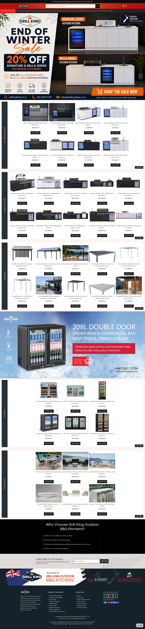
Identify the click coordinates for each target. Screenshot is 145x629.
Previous (7, 205)
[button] (126, 6)
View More (139, 167)
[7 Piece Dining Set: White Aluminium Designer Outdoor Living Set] (48, 460)
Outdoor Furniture (56, 11)
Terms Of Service (82, 603)
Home (79, 596)
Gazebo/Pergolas (83, 11)
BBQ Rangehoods (93, 11)
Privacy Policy (81, 601)
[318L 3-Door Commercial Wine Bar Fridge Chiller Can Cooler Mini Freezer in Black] (75, 422)
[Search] (97, 6)
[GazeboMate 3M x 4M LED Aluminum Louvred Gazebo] (75, 253)
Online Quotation (82, 607)
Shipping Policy (81, 605)
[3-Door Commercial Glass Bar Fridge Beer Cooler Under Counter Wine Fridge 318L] (75, 390)
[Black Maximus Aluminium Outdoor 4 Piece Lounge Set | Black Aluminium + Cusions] (75, 460)
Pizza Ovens (74, 11)
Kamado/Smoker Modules (106, 11)
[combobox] (73, 6)
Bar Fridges (46, 11)
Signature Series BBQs (36, 11)
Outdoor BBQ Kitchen (23, 11)
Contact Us (80, 597)
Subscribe (104, 561)
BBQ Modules (66, 11)
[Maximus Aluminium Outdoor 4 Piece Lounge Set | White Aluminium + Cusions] (102, 461)
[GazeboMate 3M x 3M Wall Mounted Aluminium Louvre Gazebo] (48, 285)
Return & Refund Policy (83, 599)
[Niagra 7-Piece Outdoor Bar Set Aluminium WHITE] (102, 493)
